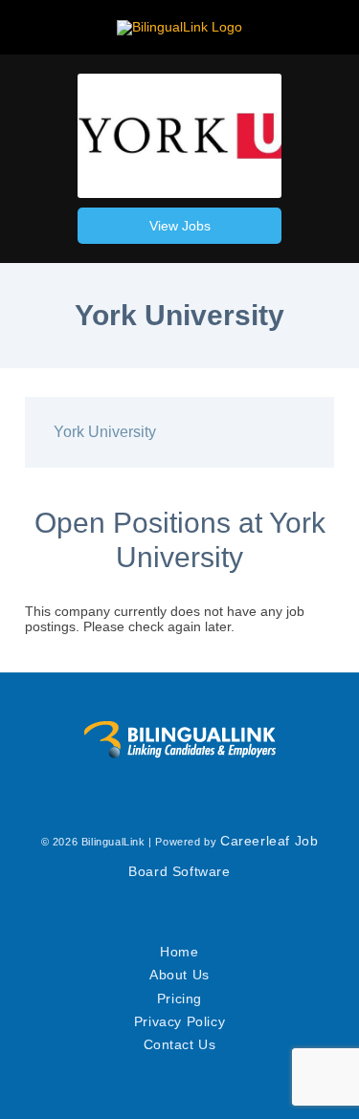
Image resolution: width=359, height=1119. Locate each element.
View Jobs (180, 225)
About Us (179, 974)
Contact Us (180, 1044)
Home (179, 951)
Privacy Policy (179, 1021)
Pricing (179, 998)
